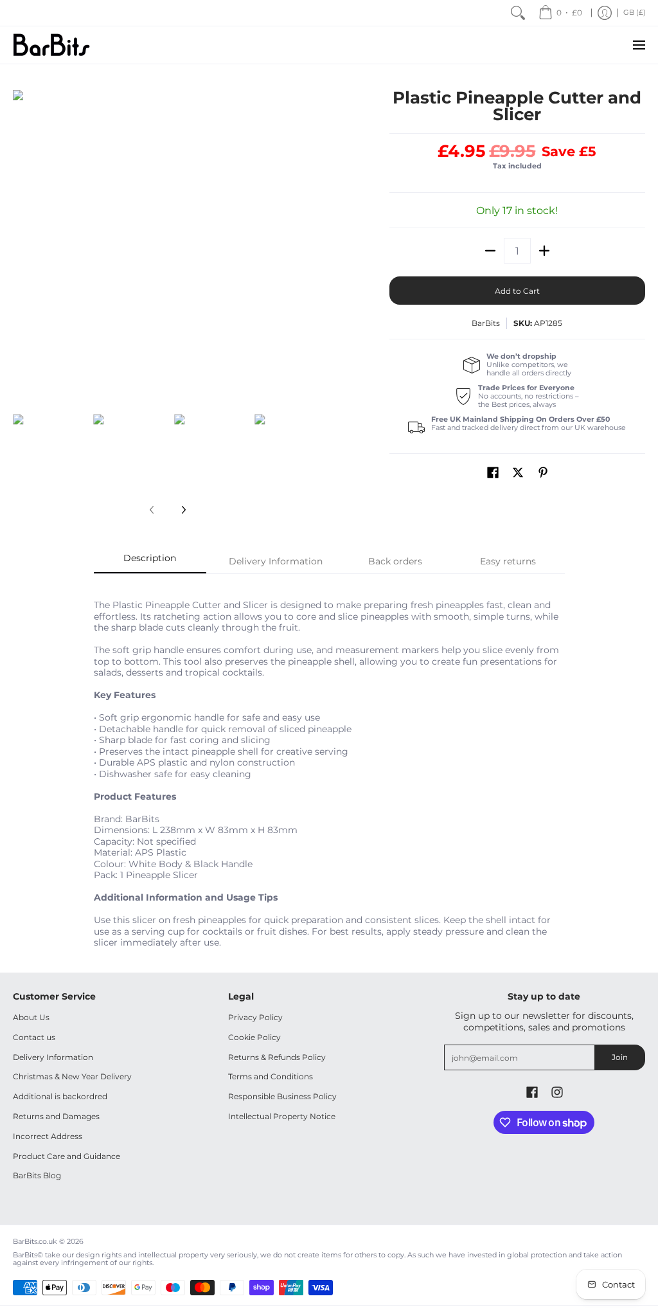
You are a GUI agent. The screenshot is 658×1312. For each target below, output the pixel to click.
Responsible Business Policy (282, 1096)
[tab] (150, 561)
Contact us (34, 1037)
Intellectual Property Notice (281, 1116)
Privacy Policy (255, 1017)
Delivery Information (53, 1057)
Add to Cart (517, 291)
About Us (31, 1017)
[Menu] (638, 45)
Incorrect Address (47, 1136)
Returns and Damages (56, 1116)
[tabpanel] (329, 766)
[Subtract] (490, 251)
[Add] (544, 251)
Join (620, 1057)
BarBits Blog (37, 1175)
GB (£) (634, 12)
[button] (493, 472)
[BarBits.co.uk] (51, 45)
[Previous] (22, 245)
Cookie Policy (254, 1037)
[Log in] (605, 13)
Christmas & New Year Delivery (72, 1076)
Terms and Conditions (270, 1076)
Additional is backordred (60, 1096)
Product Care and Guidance (66, 1156)
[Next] (313, 245)
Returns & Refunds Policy (277, 1057)
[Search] (518, 13)
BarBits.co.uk (35, 1241)
